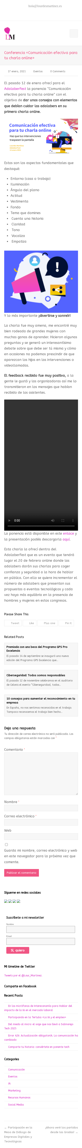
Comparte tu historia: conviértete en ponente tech (39, 1046)
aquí (66, 539)
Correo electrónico (20, 816)
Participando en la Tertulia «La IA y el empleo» (37, 1017)
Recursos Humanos (19, 1097)
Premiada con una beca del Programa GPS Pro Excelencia (37, 648)
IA (9, 1083)
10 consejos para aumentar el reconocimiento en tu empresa (41, 700)
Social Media (16, 1104)
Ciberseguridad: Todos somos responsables (36, 675)
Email (9, 936)
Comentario (14, 750)
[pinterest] (38, 14)
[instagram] (43, 14)
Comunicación (16, 1069)
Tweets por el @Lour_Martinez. (23, 975)
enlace (68, 533)
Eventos (37, 71)
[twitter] (26, 14)
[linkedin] (49, 14)
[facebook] (32, 14)
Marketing (14, 1090)
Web (7, 830)
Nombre (11, 802)
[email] (55, 14)
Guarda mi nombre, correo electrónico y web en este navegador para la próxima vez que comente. (40, 856)
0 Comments (57, 71)
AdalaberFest (15, 89)
